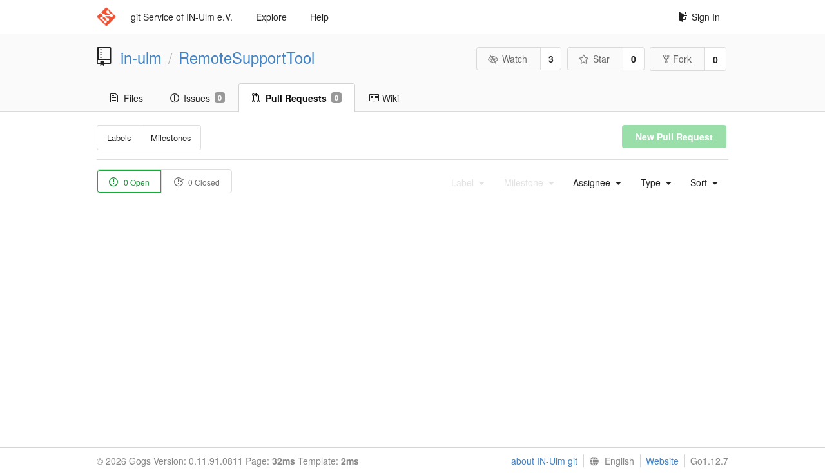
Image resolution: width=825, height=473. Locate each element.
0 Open (136, 182)
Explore (271, 16)
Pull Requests (302, 98)
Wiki (390, 98)
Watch (514, 58)
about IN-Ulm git (544, 460)
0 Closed (203, 182)
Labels (119, 137)
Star (601, 58)
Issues (203, 98)
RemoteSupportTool (247, 57)
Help (319, 16)
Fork (682, 58)
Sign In (706, 16)
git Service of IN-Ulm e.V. (182, 16)
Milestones (171, 137)
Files (133, 98)
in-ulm (141, 57)
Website (662, 460)
